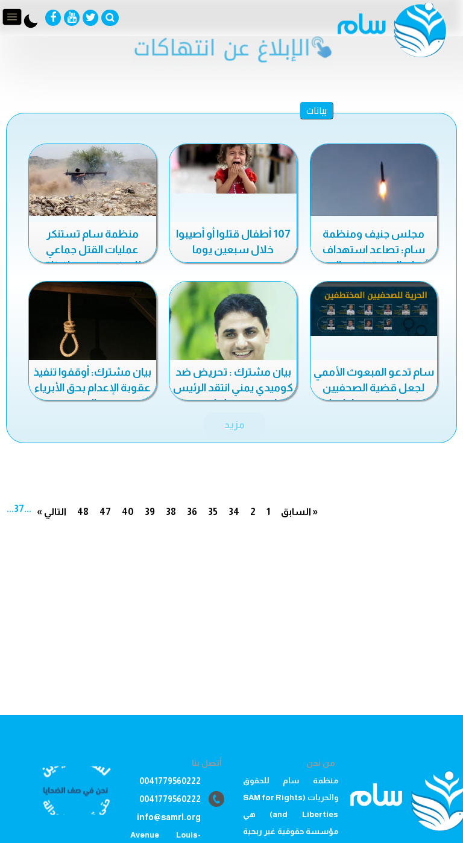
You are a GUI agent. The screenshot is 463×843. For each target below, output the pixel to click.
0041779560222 (170, 781)
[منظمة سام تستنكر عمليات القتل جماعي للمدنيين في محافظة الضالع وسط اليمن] (92, 180)
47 (105, 512)
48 (83, 512)
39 (150, 512)
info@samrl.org (169, 817)
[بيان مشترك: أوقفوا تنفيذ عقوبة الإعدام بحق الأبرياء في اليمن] (92, 323)
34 (233, 512)
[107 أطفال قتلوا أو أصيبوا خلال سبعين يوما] (233, 169)
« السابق (299, 512)
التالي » (51, 512)
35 (213, 512)
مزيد (234, 424)
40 (128, 512)
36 (192, 512)
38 (171, 512)
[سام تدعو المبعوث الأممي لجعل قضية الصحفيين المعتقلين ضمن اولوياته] (374, 309)
